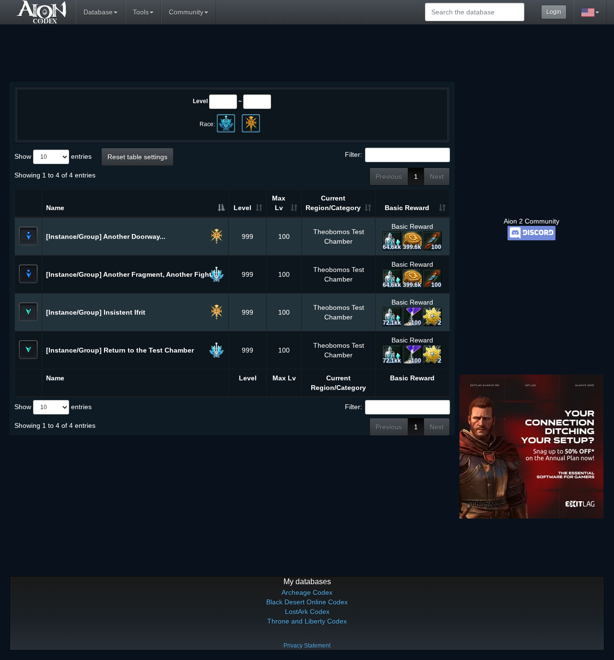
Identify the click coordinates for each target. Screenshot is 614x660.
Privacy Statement (307, 645)
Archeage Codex (307, 592)
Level (200, 101)
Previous (389, 176)
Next (437, 176)
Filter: (353, 154)
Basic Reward (407, 208)
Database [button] (98, 12)
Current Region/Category (333, 203)
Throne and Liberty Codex (307, 621)
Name (55, 208)
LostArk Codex (307, 611)
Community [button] (186, 12)
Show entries (53, 156)
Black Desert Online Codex (307, 602)
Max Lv (278, 203)
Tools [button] (141, 12)
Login (553, 12)
